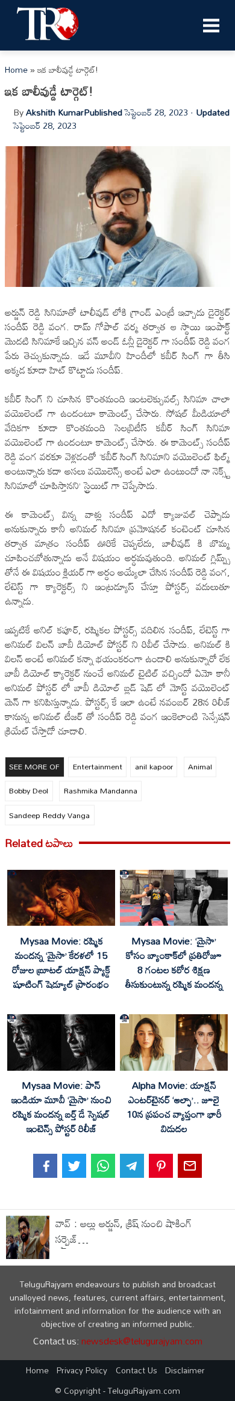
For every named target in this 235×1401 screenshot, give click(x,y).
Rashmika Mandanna (100, 790)
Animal (200, 766)
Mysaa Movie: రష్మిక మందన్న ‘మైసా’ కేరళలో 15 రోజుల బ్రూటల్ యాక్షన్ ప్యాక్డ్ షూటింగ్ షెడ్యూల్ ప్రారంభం (61, 962)
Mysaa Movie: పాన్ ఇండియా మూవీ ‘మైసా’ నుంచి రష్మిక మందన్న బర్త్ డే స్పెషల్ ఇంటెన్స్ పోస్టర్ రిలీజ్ (61, 1107)
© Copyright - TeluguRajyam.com (117, 1390)
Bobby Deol (28, 790)
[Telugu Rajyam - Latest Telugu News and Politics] (48, 43)
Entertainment (97, 766)
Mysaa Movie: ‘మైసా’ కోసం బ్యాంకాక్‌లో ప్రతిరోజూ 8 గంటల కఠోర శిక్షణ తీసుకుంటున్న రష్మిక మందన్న (174, 962)
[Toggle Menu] (211, 25)
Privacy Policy (82, 1370)
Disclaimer (185, 1370)
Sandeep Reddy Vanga (49, 815)
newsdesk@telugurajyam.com (141, 1341)
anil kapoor (154, 766)
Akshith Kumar (55, 112)
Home (16, 69)
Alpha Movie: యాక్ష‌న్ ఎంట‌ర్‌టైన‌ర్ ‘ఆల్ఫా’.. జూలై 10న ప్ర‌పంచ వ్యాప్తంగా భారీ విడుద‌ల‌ (174, 1107)
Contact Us (136, 1370)
